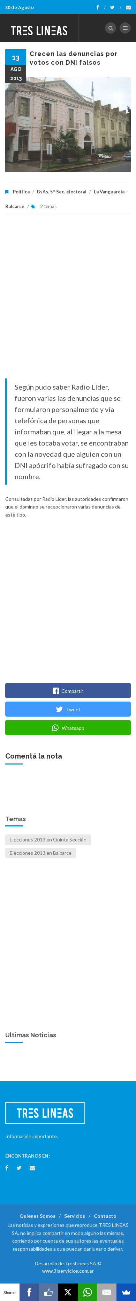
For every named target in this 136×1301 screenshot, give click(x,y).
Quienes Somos (37, 1216)
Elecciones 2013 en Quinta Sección (48, 840)
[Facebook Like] (48, 1292)
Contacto (105, 1216)
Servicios (74, 1216)
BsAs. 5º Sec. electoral (61, 191)
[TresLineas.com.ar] (39, 28)
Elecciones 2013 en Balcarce (40, 853)
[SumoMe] (126, 1292)
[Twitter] (115, 7)
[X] (68, 1292)
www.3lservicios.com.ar (68, 1271)
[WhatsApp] (87, 1292)
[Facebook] (101, 7)
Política (21, 191)
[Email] (107, 1292)
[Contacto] (128, 7)
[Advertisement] (68, 300)
